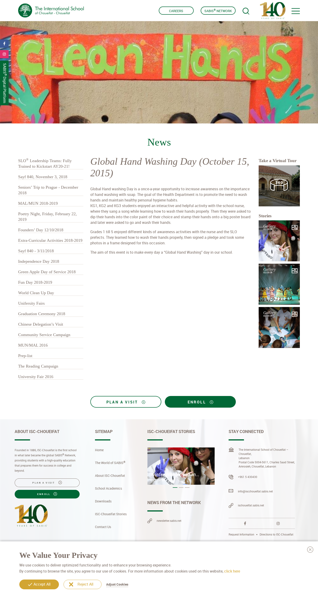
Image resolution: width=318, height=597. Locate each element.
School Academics (108, 488)
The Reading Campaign (38, 366)
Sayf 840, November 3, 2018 (42, 176)
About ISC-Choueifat (110, 475)
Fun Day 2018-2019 (35, 282)
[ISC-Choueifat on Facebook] (245, 523)
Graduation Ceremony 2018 (41, 313)
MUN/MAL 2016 (33, 345)
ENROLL (198, 402)
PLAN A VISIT (123, 402)
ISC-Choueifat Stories (111, 514)
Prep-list (25, 355)
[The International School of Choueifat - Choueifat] (51, 10)
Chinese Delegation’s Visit (40, 324)
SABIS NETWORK (218, 10)
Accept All (42, 584)
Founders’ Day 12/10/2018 (40, 230)
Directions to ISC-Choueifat (276, 534)
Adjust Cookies (117, 584)
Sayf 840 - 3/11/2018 (36, 251)
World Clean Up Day (36, 292)
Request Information (242, 534)
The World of (110, 463)
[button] (175, 487)
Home (99, 450)
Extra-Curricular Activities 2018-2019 (50, 240)
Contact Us (103, 527)
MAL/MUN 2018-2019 (38, 203)
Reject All (85, 584)
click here (232, 570)
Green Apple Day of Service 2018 (47, 272)
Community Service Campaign (44, 334)
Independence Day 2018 (38, 261)
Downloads (103, 501)
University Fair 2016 (35, 376)
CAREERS (176, 11)
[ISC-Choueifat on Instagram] (278, 523)
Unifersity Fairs (31, 303)
